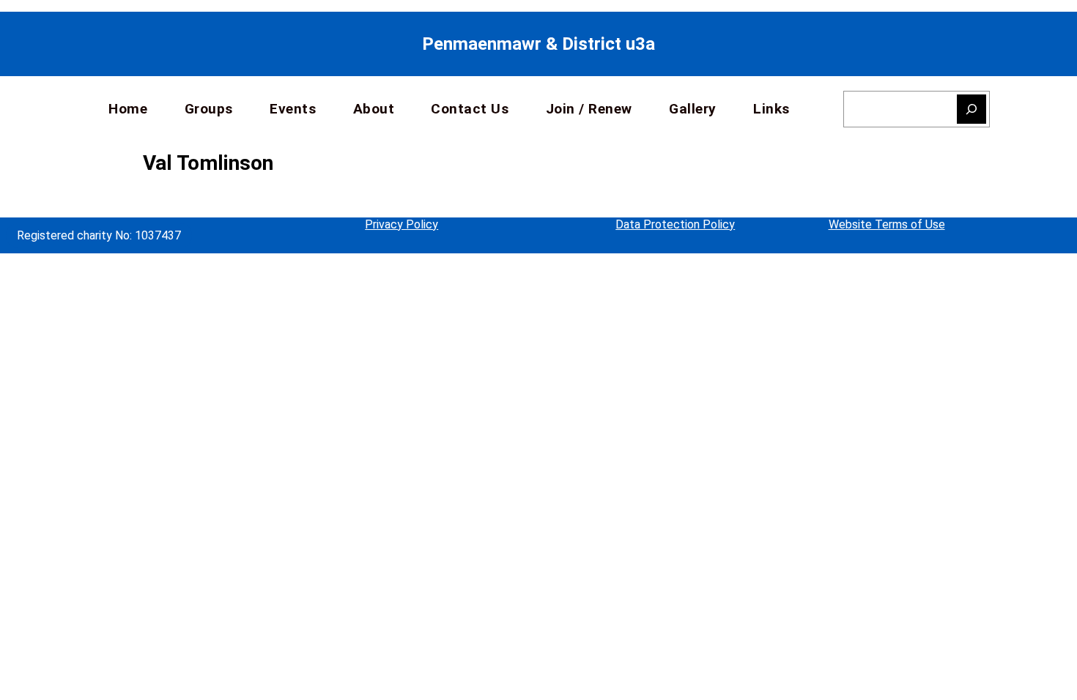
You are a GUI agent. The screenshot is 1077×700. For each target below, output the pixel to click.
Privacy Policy (401, 224)
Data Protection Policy (675, 224)
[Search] (971, 109)
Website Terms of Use (887, 224)
